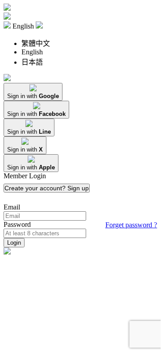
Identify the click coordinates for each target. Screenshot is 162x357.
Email (12, 207)
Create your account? (46, 188)
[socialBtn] (33, 92)
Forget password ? (131, 225)
